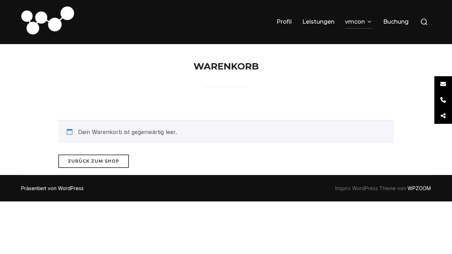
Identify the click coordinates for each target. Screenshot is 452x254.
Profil (284, 21)
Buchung (396, 21)
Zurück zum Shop (93, 161)
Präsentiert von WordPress (52, 188)
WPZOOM (419, 188)
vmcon (355, 21)
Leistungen (318, 21)
